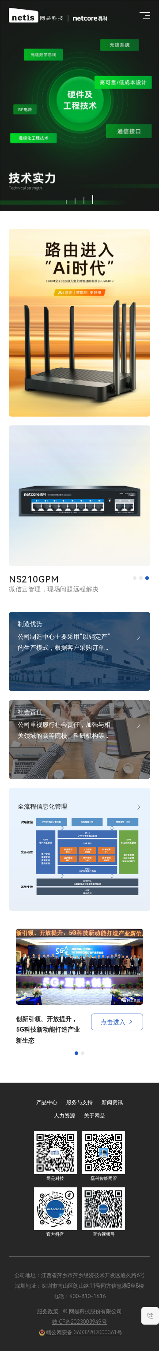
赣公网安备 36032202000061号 (84, 1332)
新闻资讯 (112, 1102)
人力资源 (64, 1116)
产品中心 (46, 1102)
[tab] (134, 578)
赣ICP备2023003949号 (79, 1322)
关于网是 (94, 1116)
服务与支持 (79, 1102)
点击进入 (113, 1021)
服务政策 (47, 1311)
